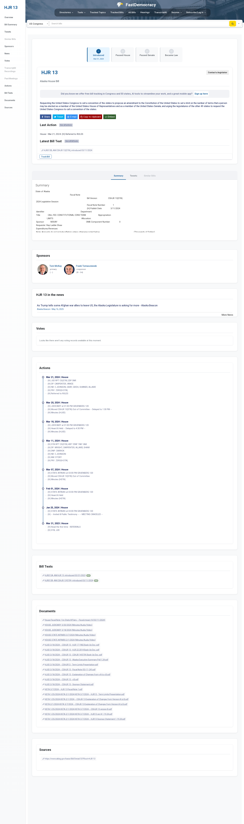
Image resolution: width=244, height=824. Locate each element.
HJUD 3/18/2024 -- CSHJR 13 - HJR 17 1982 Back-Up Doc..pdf (72, 645)
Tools (80, 12)
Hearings (145, 12)
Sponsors (9, 46)
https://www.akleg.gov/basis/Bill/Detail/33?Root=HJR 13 (70, 759)
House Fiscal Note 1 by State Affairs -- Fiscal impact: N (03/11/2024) (75, 620)
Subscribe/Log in (194, 12)
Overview (9, 17)
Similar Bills (10, 39)
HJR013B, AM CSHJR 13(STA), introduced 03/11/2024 (68, 150)
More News (227, 315)
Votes (7, 61)
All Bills (132, 12)
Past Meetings (11, 78)
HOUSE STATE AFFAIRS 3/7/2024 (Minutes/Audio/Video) (70, 635)
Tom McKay (55, 266)
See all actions (66, 125)
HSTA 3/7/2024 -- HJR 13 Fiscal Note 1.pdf (63, 689)
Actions (8, 86)
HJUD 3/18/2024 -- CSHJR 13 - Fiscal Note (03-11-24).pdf (70, 669)
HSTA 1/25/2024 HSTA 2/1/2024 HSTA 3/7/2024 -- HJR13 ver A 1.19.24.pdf (78, 714)
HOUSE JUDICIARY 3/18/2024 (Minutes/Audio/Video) (68, 630)
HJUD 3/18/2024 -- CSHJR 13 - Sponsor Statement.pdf (69, 684)
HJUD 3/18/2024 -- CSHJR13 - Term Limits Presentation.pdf (71, 664)
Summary (118, 175)
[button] (239, 23)
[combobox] (38, 23)
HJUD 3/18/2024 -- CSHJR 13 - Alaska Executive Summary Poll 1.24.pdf (76, 660)
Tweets (8, 32)
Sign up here (201, 93)
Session (175, 12)
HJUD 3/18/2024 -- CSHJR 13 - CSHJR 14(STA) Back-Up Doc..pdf (73, 655)
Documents (10, 100)
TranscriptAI (160, 12)
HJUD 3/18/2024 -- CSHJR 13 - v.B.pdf (62, 679)
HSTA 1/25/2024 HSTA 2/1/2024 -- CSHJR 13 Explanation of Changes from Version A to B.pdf (86, 699)
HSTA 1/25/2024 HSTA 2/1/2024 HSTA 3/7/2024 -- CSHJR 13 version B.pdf (78, 709)
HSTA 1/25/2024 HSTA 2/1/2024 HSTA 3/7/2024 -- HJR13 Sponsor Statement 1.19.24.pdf (85, 719)
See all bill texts (71, 141)
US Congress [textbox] (36, 23)
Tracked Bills (117, 12)
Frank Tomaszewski (86, 266)
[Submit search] (232, 23)
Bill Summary (11, 24)
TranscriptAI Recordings (10, 69)
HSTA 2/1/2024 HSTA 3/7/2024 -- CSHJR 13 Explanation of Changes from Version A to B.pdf (86, 704)
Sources (8, 107)
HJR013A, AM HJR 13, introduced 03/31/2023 (67, 575)
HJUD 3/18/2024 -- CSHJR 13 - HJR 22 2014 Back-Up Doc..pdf (72, 650)
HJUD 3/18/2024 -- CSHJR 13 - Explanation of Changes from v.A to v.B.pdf (77, 674)
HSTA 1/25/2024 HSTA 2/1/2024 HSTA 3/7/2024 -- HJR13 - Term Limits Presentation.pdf (85, 694)
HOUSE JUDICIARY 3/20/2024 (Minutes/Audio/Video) (68, 625)
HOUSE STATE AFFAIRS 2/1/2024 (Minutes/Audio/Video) (70, 640)
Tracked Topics (98, 12)
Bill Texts (9, 93)
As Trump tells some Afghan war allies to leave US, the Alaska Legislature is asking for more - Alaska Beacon (97, 305)
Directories (65, 12)
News (7, 53)
